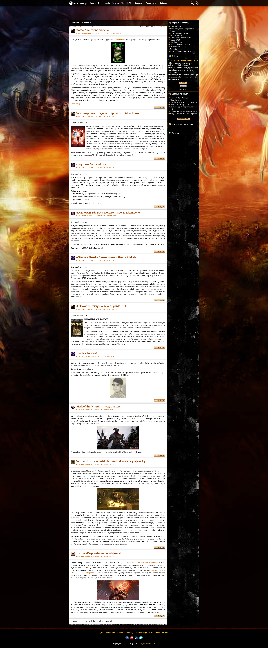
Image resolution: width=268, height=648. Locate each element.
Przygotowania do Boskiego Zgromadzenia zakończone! (108, 212)
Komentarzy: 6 (109, 356)
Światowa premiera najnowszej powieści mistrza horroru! (109, 113)
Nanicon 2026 (175, 26)
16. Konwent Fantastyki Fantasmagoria (179, 34)
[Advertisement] (134, 12)
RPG (129, 3)
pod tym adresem (97, 203)
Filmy (123, 3)
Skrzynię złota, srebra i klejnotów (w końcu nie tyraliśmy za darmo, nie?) (183, 76)
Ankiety (183, 89)
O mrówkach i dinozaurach (180, 37)
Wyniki (183, 86)
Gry (99, 3)
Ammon (83, 116)
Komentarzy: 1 (109, 464)
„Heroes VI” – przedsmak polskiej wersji (98, 553)
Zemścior (173, 49)
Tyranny (103, 632)
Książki (107, 3)
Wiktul (83, 356)
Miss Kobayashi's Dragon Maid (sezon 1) (182, 30)
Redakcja (163, 3)
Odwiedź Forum (183, 119)
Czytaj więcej (159, 107)
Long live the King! (86, 353)
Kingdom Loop (176, 42)
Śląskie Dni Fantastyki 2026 (180, 51)
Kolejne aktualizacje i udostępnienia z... (184, 114)
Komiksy (115, 3)
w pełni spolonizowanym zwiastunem (142, 563)
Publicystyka (151, 3)
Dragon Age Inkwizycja (138, 632)
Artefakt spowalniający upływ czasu (184, 68)
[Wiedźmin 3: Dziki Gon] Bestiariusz (184, 102)
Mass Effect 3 (112, 632)
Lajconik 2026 (175, 47)
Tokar (82, 410)
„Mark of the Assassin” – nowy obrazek (98, 406)
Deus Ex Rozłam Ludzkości (158, 632)
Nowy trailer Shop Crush (179, 104)
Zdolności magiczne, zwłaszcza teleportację (181, 71)
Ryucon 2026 (175, 40)
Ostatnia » (107, 621)
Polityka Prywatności (147, 644)
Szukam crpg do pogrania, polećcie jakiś (184, 108)
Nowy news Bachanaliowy (91, 164)
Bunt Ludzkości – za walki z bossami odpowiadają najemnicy (110, 461)
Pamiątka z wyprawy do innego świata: (183, 60)
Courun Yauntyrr (86, 33)
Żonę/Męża (174, 79)
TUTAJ (122, 238)
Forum (93, 3)
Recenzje (138, 3)
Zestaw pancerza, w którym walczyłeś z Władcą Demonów (180, 64)
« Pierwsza (84, 621)
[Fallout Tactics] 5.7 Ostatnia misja (183, 111)
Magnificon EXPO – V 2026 (180, 44)
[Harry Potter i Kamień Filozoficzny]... (179, 99)
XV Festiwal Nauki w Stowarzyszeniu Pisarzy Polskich (106, 257)
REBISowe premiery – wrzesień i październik (101, 306)
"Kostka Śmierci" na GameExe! (93, 30)
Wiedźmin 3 (123, 632)
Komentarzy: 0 (118, 33)
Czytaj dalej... (76, 104)
